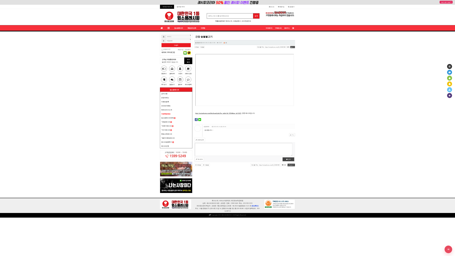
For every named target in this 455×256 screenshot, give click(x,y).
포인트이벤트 (166, 106)
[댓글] (449, 72)
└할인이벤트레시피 (168, 138)
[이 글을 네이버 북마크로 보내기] (199, 119)
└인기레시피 (165, 130)
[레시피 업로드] (449, 89)
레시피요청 (165, 146)
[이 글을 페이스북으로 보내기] (196, 119)
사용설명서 (237, 21)
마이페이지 (269, 28)
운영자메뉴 (165, 98)
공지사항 (164, 94)
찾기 (292, 6)
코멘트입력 (200, 140)
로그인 (272, 6)
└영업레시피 (165, 122)
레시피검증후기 (166, 142)
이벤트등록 (165, 102)
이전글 (197, 47)
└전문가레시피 (166, 126)
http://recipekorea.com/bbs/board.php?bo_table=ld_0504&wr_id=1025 (218, 113)
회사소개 (215, 200)
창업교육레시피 (166, 134)
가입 (281, 6)
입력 (289, 159)
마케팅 (203, 28)
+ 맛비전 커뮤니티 (167, 6)
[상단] (449, 95)
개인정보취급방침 (237, 200)
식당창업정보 (166, 114)
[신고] (224, 42)
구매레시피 (278, 28)
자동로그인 (166, 49)
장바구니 (286, 28)
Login (176, 45)
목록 (288, 47)
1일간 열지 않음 (445, 2)
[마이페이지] (449, 78)
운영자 (199, 42)
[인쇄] (226, 42)
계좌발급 (188, 61)
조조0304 (206, 126)
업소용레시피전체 (167, 118)
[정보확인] (255, 206)
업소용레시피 (178, 28)
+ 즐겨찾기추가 (180, 6)
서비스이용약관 (224, 200)
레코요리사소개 (166, 110)
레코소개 (229, 21)
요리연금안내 (246, 21)
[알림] (449, 83)
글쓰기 (293, 47)
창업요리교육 (192, 28)
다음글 (202, 47)
